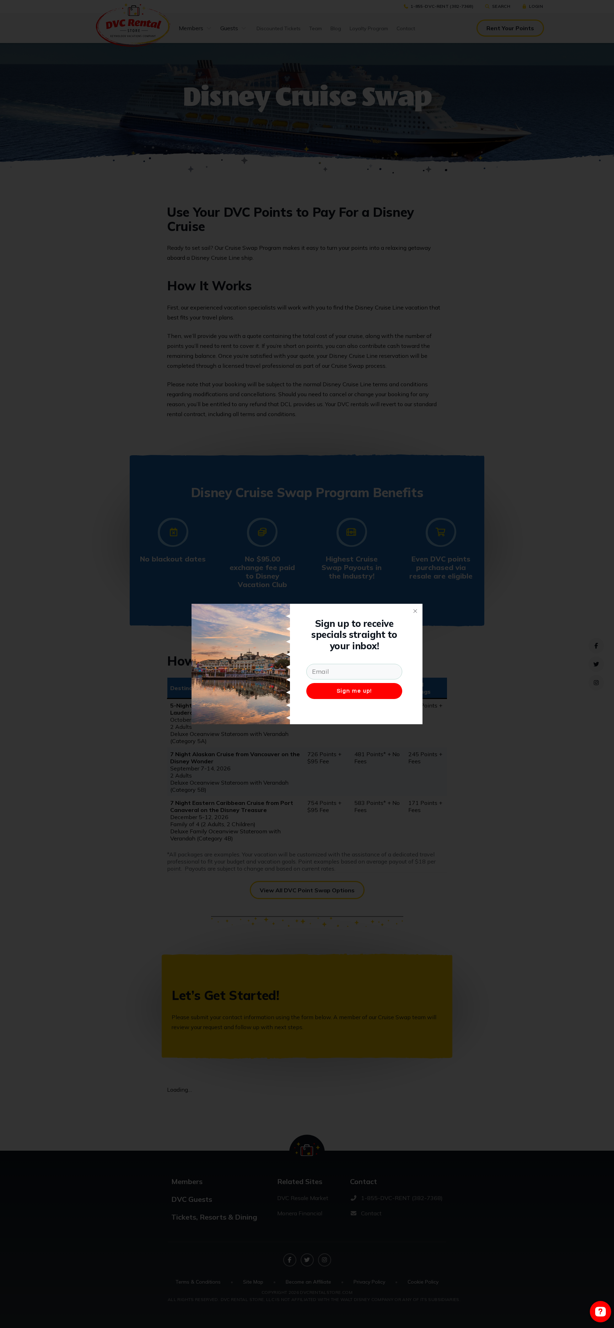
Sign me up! (354, 691)
